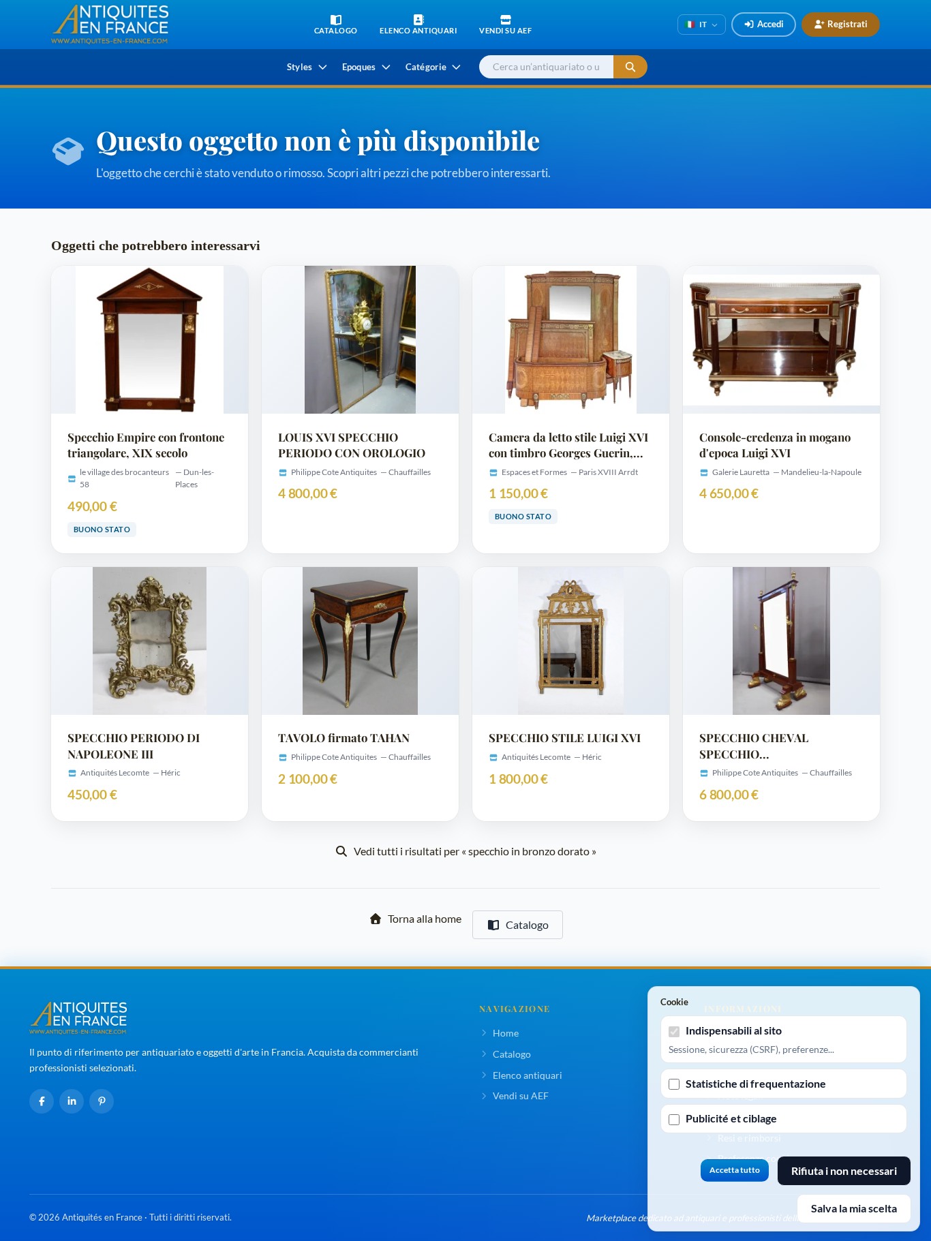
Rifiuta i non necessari (844, 1170)
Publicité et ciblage (731, 1118)
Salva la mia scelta (854, 1207)
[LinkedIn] (71, 1101)
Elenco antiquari (527, 1075)
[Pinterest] (101, 1101)
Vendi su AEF (521, 1095)
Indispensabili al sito (734, 1030)
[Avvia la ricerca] (630, 67)
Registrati (847, 23)
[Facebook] (41, 1101)
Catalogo (527, 924)
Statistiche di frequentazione (756, 1083)
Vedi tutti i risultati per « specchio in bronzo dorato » (475, 850)
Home (506, 1033)
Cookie (674, 1001)
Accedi (770, 23)
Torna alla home (424, 918)
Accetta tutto (734, 1170)
